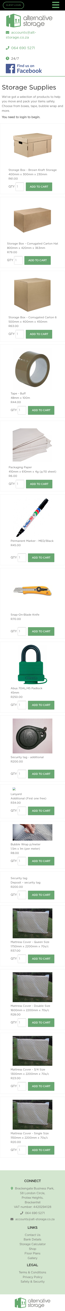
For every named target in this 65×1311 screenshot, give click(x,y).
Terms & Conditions (32, 1272)
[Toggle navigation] (56, 7)
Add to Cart (39, 186)
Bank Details (32, 1239)
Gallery (32, 1258)
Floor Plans (32, 1253)
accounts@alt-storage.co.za (35, 1219)
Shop (32, 1249)
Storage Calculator (33, 1244)
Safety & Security (33, 1281)
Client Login (13, 5)
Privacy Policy (32, 1277)
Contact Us (32, 1235)
